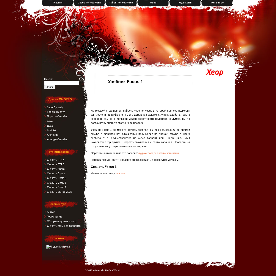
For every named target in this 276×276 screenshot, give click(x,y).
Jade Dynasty (55, 107)
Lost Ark (51, 130)
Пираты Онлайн (57, 116)
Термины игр (55, 216)
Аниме (51, 212)
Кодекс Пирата (56, 112)
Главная (57, 2)
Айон (50, 121)
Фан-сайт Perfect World (106, 270)
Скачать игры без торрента (64, 225)
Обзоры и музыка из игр (61, 221)
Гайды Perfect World (121, 2)
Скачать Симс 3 (56, 182)
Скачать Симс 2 (56, 178)
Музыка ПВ (185, 2)
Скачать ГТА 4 (55, 159)
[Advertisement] (140, 96)
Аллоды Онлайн (57, 139)
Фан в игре (217, 2)
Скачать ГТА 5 (55, 164)
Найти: (48, 79)
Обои (153, 2)
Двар (50, 125)
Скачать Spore (56, 168)
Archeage (52, 134)
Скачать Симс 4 (56, 187)
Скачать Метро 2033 (59, 191)
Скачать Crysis (56, 173)
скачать (120, 173)
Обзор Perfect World (89, 2)
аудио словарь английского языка (159, 153)
